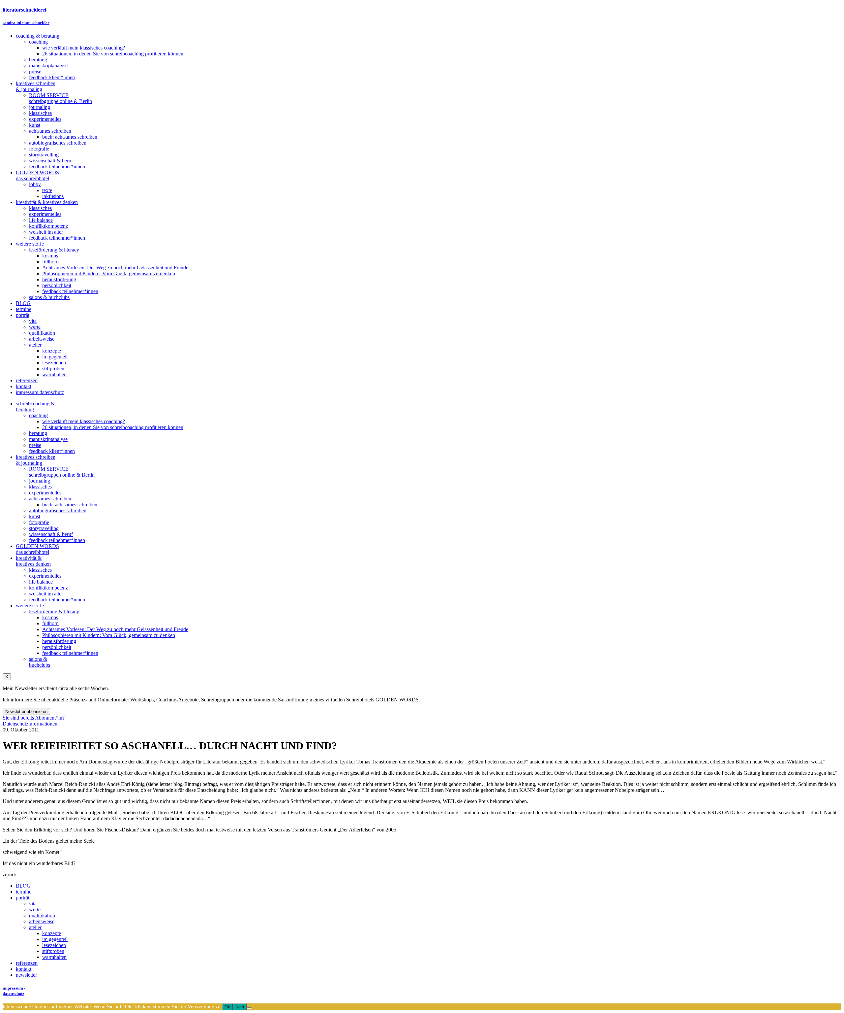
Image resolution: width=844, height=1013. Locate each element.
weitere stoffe (30, 605)
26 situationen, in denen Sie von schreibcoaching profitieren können (112, 427)
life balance (41, 582)
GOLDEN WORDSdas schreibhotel (37, 549)
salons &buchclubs (39, 662)
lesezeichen (54, 945)
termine (23, 892)
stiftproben (53, 951)
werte (35, 909)
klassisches (40, 487)
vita (33, 903)
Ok (227, 1006)
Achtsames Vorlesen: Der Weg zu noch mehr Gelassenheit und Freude (115, 629)
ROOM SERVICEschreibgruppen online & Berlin (62, 472)
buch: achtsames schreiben (69, 504)
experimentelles (45, 492)
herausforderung (59, 641)
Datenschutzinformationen (30, 723)
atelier (35, 927)
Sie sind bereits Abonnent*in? (34, 718)
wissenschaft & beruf (51, 534)
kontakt (23, 969)
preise (35, 445)
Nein (239, 1006)
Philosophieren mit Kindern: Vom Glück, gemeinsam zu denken (108, 635)
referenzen (27, 963)
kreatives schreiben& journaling (35, 460)
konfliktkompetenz (48, 588)
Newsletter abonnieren (26, 711)
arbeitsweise (41, 921)
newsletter (26, 975)
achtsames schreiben (50, 498)
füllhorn (50, 623)
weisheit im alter (46, 593)
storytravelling (44, 528)
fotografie (39, 522)
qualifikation (42, 915)
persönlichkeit (56, 647)
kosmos (50, 617)
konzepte (51, 933)
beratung (38, 433)
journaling (39, 481)
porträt (22, 897)
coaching (38, 415)
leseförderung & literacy (54, 611)
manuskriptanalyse (48, 439)
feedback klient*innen (52, 451)
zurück (10, 874)
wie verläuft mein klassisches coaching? (83, 421)
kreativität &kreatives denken (33, 561)
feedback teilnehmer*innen (57, 540)
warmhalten (54, 957)
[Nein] (249, 1008)
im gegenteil (55, 939)
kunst (34, 516)
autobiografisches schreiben (57, 510)
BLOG (23, 886)
